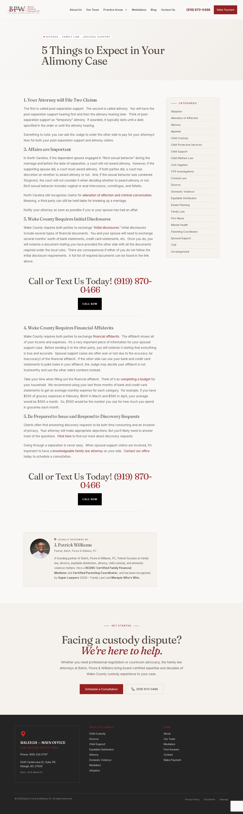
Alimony (176, 124)
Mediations (139, 9)
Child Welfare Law (182, 158)
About (167, 733)
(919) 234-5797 (38, 754)
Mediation (95, 765)
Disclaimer (209, 799)
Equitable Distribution (184, 198)
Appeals (176, 131)
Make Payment (172, 759)
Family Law (178, 211)
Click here (64, 436)
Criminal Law (178, 178)
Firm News (177, 218)
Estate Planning (180, 205)
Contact (168, 754)
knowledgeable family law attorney (78, 451)
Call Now (89, 303)
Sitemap (224, 799)
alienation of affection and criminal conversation (117, 195)
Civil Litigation (179, 165)
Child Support (179, 151)
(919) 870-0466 (116, 285)
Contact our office (137, 451)
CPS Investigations (182, 171)
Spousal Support (181, 238)
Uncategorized (180, 251)
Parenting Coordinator (184, 231)
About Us (76, 9)
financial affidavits (106, 336)
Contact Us (168, 9)
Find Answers (171, 749)
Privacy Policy (192, 799)
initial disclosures (106, 227)
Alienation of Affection (184, 118)
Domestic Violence (182, 191)
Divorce (176, 184)
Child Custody (179, 138)
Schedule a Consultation (101, 689)
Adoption (176, 111)
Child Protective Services (186, 144)
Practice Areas (113, 9)
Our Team (92, 9)
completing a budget (135, 379)
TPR (173, 245)
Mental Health (179, 225)
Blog (154, 9)
